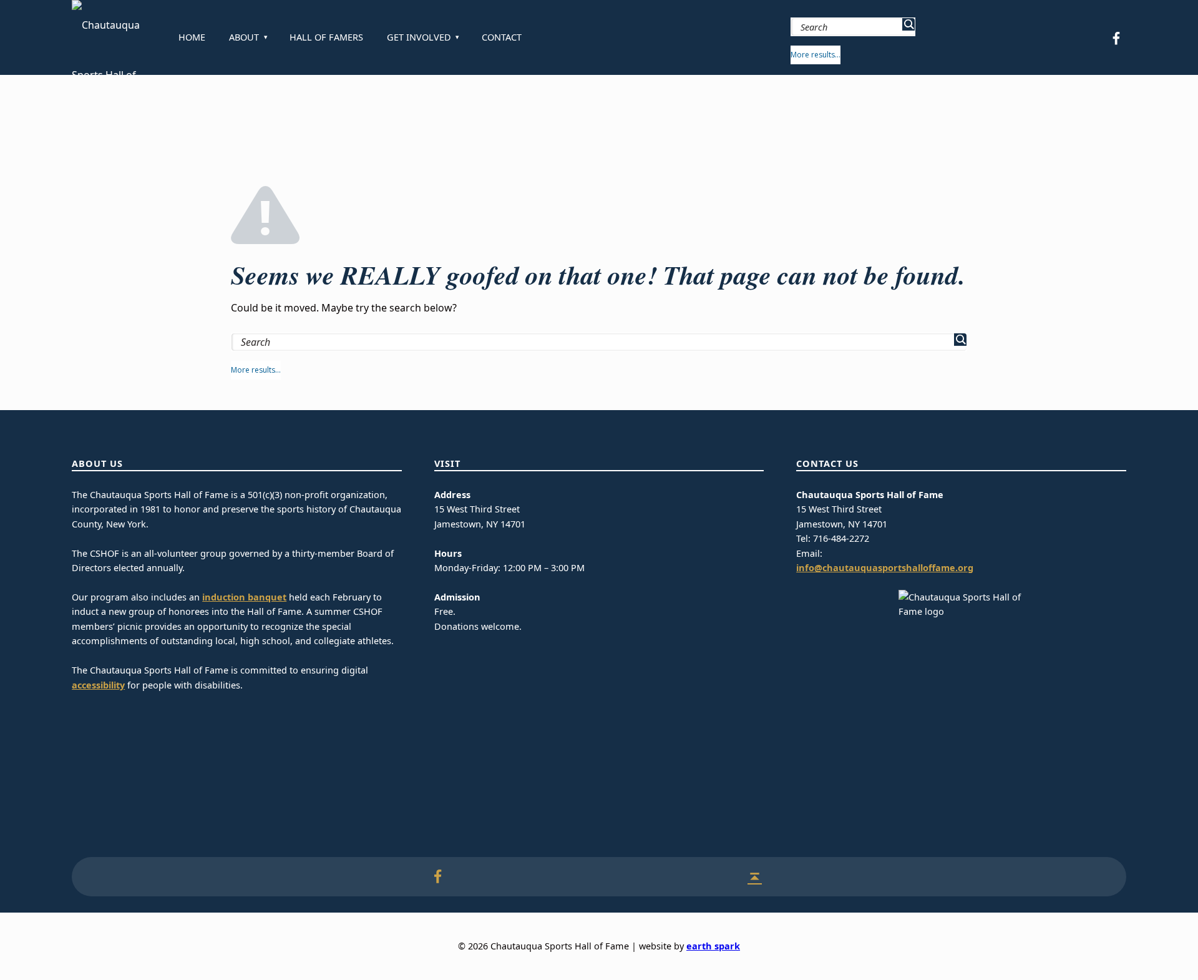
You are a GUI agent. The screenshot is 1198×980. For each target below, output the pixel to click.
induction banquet (244, 597)
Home (191, 37)
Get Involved (419, 37)
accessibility (98, 685)
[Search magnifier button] (908, 24)
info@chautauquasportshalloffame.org (884, 568)
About (244, 37)
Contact (502, 37)
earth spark (713, 946)
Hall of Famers (326, 37)
